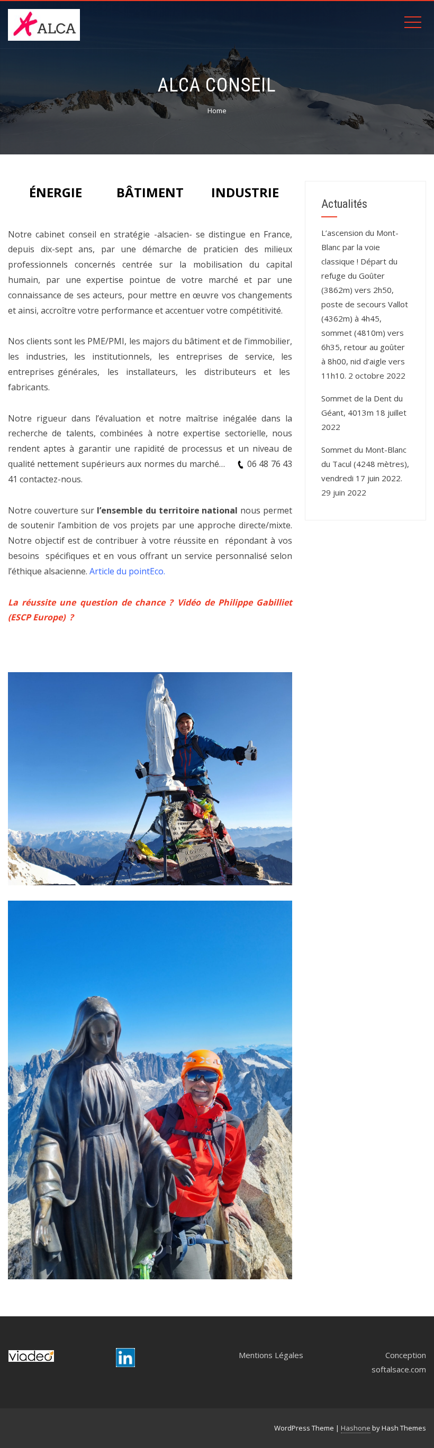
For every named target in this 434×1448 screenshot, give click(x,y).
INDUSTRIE (245, 192)
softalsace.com (399, 1369)
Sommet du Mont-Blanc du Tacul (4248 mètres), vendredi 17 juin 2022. (365, 463)
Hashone (355, 1428)
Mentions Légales (271, 1355)
